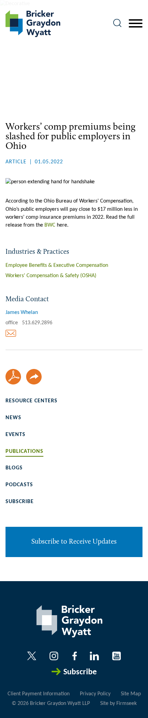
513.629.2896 (37, 323)
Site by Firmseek (118, 703)
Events (15, 434)
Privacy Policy (95, 694)
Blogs (14, 468)
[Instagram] (54, 656)
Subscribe (20, 501)
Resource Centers (31, 401)
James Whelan (22, 312)
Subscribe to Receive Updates (74, 541)
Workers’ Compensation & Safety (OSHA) (51, 276)
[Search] (117, 23)
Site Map (131, 694)
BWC (49, 225)
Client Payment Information (39, 694)
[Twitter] (31, 656)
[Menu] (135, 24)
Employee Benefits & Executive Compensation (57, 265)
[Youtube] (116, 656)
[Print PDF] (13, 376)
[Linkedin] (94, 656)
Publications (24, 451)
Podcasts (19, 485)
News (13, 418)
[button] (34, 376)
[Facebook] (74, 656)
